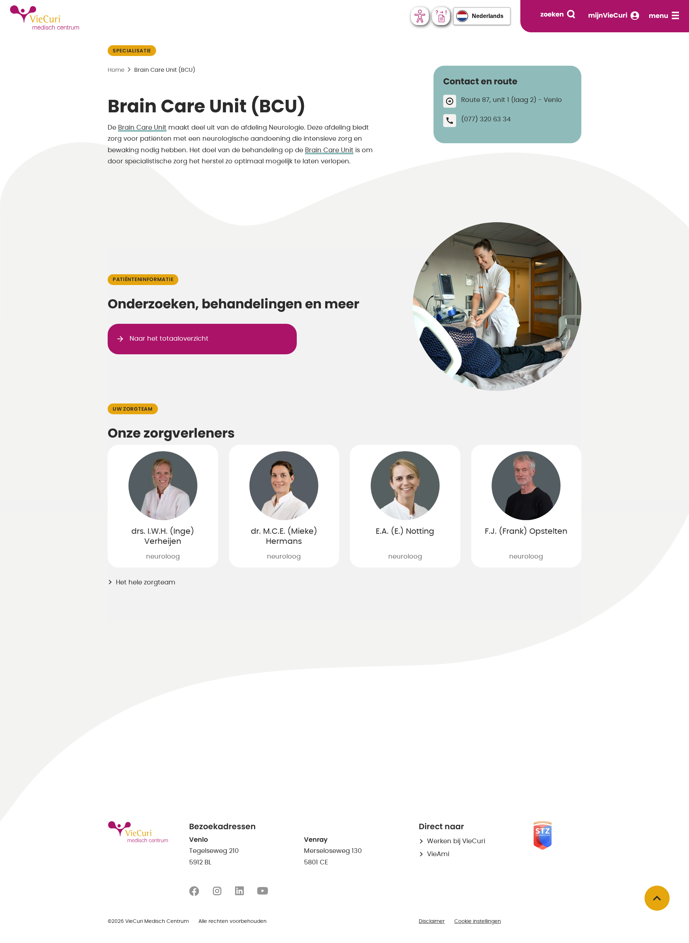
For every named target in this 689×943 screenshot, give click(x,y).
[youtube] (262, 891)
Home (116, 70)
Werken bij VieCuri (456, 841)
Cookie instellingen (477, 921)
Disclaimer (432, 921)
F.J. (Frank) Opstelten (526, 531)
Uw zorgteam (133, 409)
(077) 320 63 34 (486, 119)
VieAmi (438, 854)
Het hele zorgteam (145, 582)
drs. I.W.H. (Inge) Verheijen (162, 536)
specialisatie (132, 50)
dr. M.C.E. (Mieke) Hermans (284, 536)
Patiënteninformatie (143, 279)
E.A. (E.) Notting (405, 531)
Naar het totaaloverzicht (169, 339)
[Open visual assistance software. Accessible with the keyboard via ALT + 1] (420, 16)
